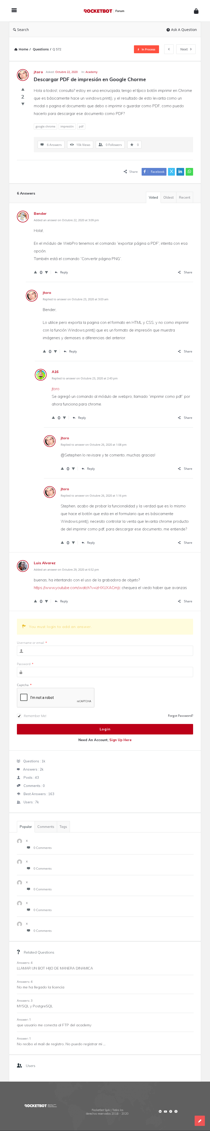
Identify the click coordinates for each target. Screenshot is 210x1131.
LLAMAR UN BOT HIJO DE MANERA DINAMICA (55, 968)
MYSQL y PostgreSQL (35, 1006)
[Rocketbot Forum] (106, 11)
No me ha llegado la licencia (40, 987)
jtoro (55, 388)
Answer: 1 (24, 1019)
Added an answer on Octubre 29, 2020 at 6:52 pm (66, 569)
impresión (67, 126)
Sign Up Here (120, 740)
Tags (63, 827)
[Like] (23, 89)
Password (25, 664)
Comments (45, 827)
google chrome (45, 126)
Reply (64, 272)
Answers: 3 (25, 1000)
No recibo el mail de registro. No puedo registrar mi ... (61, 1044)
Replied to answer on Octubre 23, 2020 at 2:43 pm (85, 378)
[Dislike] (23, 103)
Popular (26, 827)
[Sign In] (196, 11)
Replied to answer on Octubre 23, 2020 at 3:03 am (75, 299)
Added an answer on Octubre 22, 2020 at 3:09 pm (66, 220)
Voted (153, 197)
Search (23, 29)
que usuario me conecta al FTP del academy (54, 1025)
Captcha (24, 685)
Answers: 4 (25, 963)
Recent (184, 197)
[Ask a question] (200, 1121)
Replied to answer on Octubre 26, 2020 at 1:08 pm (94, 444)
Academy (92, 72)
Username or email (32, 643)
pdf (81, 126)
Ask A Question (184, 29)
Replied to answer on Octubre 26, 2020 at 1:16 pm (94, 495)
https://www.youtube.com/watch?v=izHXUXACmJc (77, 587)
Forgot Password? (180, 715)
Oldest (168, 197)
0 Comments (43, 848)
